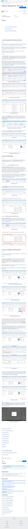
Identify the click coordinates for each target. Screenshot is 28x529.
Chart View (3, 474)
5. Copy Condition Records (5, 440)
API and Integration (4, 473)
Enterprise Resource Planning (14, 2)
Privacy (7, 521)
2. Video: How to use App (5, 454)
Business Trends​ (20, 473)
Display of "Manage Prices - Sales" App (12, 6)
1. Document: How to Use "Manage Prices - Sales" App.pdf (9, 452)
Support (21, 525)
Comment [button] (24, 461)
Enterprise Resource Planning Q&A (6, 481)
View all (3, 514)
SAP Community (3, 2)
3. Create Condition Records (5, 436)
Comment (4, 468)
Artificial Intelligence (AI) (9, 473)
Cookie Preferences (7, 527)
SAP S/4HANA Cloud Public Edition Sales (6, 16)
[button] (23, 13)
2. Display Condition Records (5, 434)
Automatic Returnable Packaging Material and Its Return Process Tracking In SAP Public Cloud (14, 480)
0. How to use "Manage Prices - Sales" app (7, 430)
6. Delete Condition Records (5, 442)
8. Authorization (4, 446)
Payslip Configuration (4, 488)
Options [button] (19, 8)
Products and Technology (8, 2)
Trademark (7, 525)
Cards (24, 473)
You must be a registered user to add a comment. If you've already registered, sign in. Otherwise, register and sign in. (13, 466)
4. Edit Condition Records (5, 438)
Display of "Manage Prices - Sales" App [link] (6, 3)
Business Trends (15, 473)
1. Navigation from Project (5, 432)
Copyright (7, 523)
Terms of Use (21, 521)
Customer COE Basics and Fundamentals (10, 474)
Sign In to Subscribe (22, 7)
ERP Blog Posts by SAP (20, 2)
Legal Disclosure (21, 523)
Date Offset (16, 474)
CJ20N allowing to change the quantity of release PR (8, 486)
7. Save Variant (3, 444)
